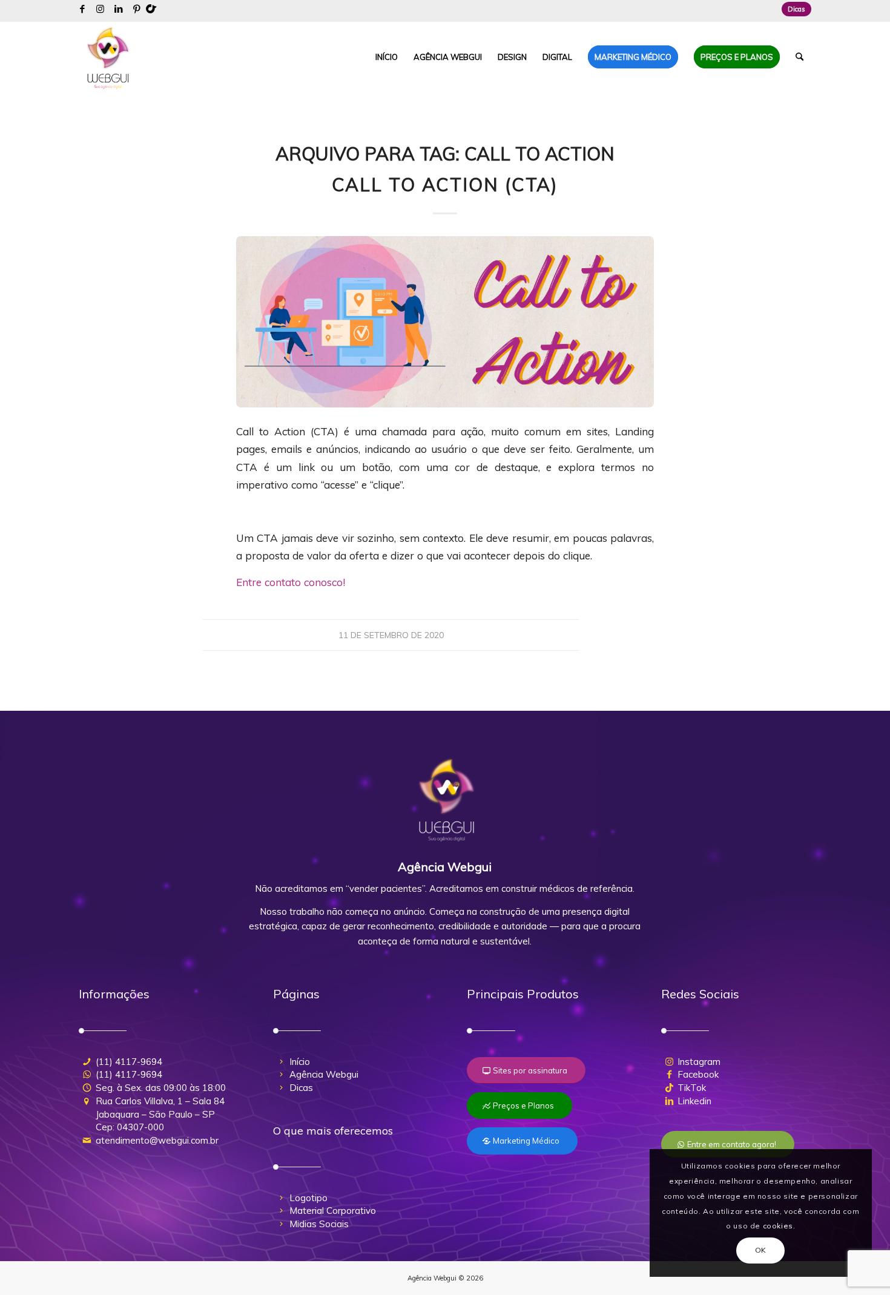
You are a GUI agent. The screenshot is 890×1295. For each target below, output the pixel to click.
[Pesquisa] (799, 57)
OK (760, 1249)
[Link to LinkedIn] (118, 9)
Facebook (698, 1074)
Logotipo (308, 1198)
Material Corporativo (332, 1210)
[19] (445, 321)
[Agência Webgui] (108, 57)
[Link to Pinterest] (137, 9)
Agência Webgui (323, 1074)
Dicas (796, 9)
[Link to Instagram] (100, 9)
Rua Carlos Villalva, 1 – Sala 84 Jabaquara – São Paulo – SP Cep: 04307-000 (160, 1114)
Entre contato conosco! (290, 582)
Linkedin (694, 1101)
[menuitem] (793, 9)
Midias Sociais (319, 1224)
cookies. (779, 1225)
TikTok (691, 1087)
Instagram (698, 1061)
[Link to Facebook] (82, 9)
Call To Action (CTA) (445, 184)
